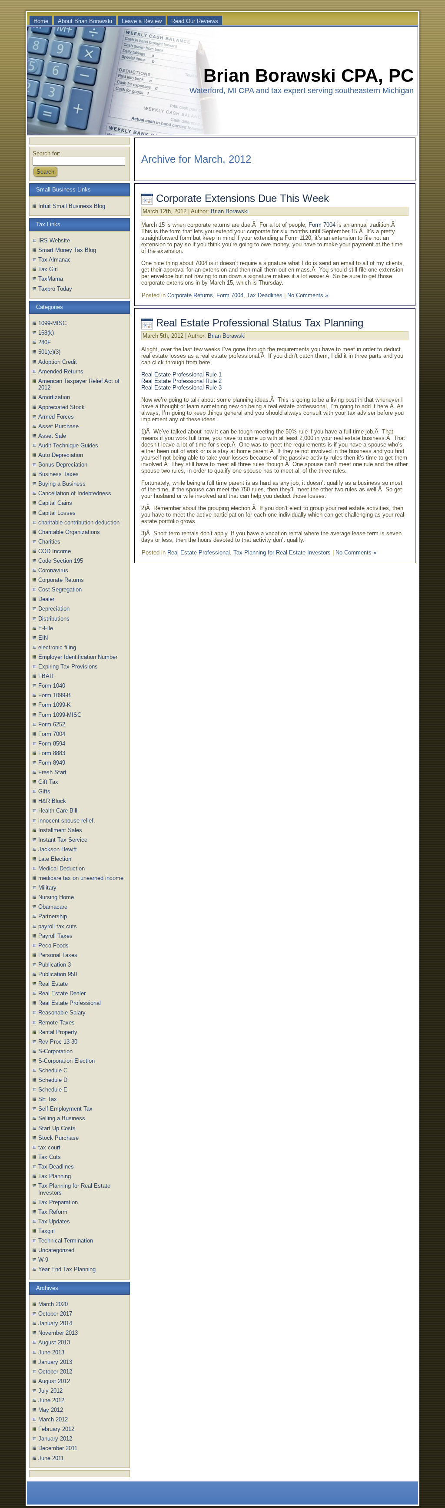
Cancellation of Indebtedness (74, 493)
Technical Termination (65, 1240)
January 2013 (55, 1362)
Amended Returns (60, 371)
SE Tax (47, 1099)
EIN (43, 638)
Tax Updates (54, 1221)
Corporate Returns (61, 580)
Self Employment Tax (65, 1108)
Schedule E (52, 1089)
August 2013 (54, 1342)
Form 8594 (51, 743)
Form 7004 (51, 734)
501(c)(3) (49, 352)
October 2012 (55, 1371)
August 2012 (54, 1381)
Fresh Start (52, 772)
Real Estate (53, 984)
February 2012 (56, 1429)
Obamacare (52, 906)
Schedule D (52, 1080)
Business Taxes (58, 474)
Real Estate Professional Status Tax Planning (259, 323)
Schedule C (52, 1070)
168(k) (46, 332)
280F (44, 342)
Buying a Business (62, 483)
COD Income (54, 551)
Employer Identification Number (77, 657)
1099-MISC (52, 323)
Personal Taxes (57, 955)
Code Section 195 (60, 561)
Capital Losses (57, 513)
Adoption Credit (57, 362)
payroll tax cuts (57, 926)
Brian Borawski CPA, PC (308, 75)
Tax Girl (48, 269)
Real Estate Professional (69, 1003)
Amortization (54, 397)
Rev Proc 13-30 (57, 1041)
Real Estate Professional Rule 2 (181, 381)
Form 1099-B (54, 695)
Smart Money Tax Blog (67, 250)
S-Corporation (55, 1051)
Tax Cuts (49, 1157)
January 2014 (55, 1323)
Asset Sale (52, 436)
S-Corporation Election (66, 1061)
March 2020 (53, 1304)
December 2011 (57, 1448)
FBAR (45, 676)
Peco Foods (53, 945)
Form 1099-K (54, 705)
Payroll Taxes (55, 936)
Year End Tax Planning (67, 1269)
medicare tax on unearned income (80, 878)
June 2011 (51, 1458)
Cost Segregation (60, 589)
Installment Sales (60, 830)
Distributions (54, 618)
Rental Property (57, 1032)
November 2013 (58, 1333)
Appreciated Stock (61, 407)
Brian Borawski (230, 211)
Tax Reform (52, 1212)
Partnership (52, 916)
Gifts (44, 791)
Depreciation (54, 608)
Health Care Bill (57, 810)
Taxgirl (46, 1231)
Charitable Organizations (69, 532)
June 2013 (51, 1352)
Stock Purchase (58, 1138)
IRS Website (54, 240)
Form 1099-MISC (59, 715)
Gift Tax (48, 782)
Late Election (54, 859)
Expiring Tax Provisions (68, 666)
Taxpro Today (55, 288)
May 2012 (50, 1410)
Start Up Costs (57, 1128)
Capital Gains (55, 503)
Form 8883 (51, 753)
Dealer (46, 599)
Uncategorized (56, 1250)
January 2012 (55, 1438)
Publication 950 (57, 974)
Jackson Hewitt (57, 849)
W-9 (43, 1259)
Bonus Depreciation (62, 464)
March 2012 (53, 1419)
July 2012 (50, 1390)
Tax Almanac (54, 259)
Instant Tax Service (62, 839)
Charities (49, 541)
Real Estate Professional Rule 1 (181, 374)
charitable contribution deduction (79, 522)
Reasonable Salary (62, 1012)
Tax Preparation (58, 1202)
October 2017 (55, 1313)
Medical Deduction (61, 868)
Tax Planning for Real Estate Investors (282, 552)
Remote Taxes (56, 1022)
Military (47, 887)
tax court (49, 1147)
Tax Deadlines (56, 1166)
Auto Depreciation (60, 455)
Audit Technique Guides (68, 445)
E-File (45, 628)
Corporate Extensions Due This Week (242, 198)
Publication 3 (54, 964)
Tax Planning (54, 1176)
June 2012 (51, 1400)
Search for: (46, 153)
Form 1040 (51, 685)
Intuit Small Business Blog (71, 206)
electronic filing (57, 647)
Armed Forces (56, 416)
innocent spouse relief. (66, 820)
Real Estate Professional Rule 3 (181, 387)
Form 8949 (51, 762)
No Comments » (307, 295)
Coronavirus (53, 570)
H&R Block (52, 801)
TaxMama (50, 278)
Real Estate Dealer (62, 993)
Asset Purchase (58, 426)
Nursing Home (56, 897)
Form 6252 (51, 724)
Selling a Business (61, 1118)
